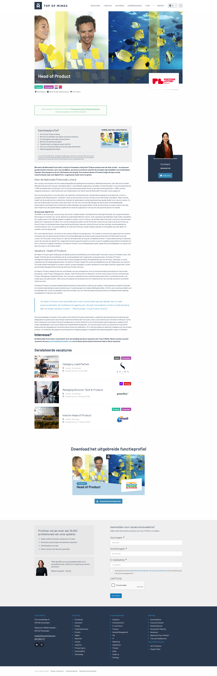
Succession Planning (158, 629)
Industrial (78, 638)
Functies (108, 6)
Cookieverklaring (71, 671)
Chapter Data (155, 649)
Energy (77, 626)
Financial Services (81, 629)
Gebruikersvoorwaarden (87, 671)
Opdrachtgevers (156, 626)
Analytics (115, 619)
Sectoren (119, 6)
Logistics (78, 645)
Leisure (77, 642)
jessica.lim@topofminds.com (60, 341)
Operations (116, 645)
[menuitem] (95, 5)
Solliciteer (166, 175)
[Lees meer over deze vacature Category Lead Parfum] (83, 367)
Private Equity (80, 648)
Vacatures (95, 6)
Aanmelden (116, 596)
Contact (160, 6)
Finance (115, 629)
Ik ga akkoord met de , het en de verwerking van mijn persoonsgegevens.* (148, 571)
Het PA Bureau (155, 646)
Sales (114, 651)
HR (113, 635)
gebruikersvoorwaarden (140, 570)
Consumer (78, 623)
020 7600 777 (39, 639)
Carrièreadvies (135, 6)
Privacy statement (57, 671)
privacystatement (159, 570)
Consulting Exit (118, 623)
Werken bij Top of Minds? (159, 635)
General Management (120, 632)
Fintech (77, 632)
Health (77, 635)
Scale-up (115, 654)
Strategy (115, 657)
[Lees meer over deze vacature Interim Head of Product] (83, 418)
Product (115, 648)
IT (113, 638)
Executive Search (157, 623)
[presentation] (127, 585)
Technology (79, 654)
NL (173, 6)
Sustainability (80, 651)
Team (147, 6)
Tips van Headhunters (158, 638)
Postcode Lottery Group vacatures (85, 109)
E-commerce (117, 626)
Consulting (79, 619)
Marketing (116, 642)
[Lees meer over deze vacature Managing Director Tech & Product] (83, 392)
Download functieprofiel (110, 501)
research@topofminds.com (44, 636)
